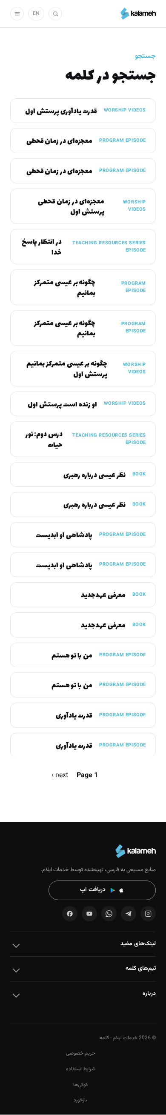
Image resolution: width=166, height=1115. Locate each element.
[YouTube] (89, 913)
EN (36, 13)
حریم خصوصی (80, 1053)
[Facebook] (69, 913)
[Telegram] (128, 913)
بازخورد (80, 1100)
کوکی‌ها (80, 1085)
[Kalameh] (138, 14)
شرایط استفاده (80, 1069)
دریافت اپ (93, 890)
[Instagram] (148, 913)
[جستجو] (55, 13)
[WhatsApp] (109, 913)
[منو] (17, 13)
